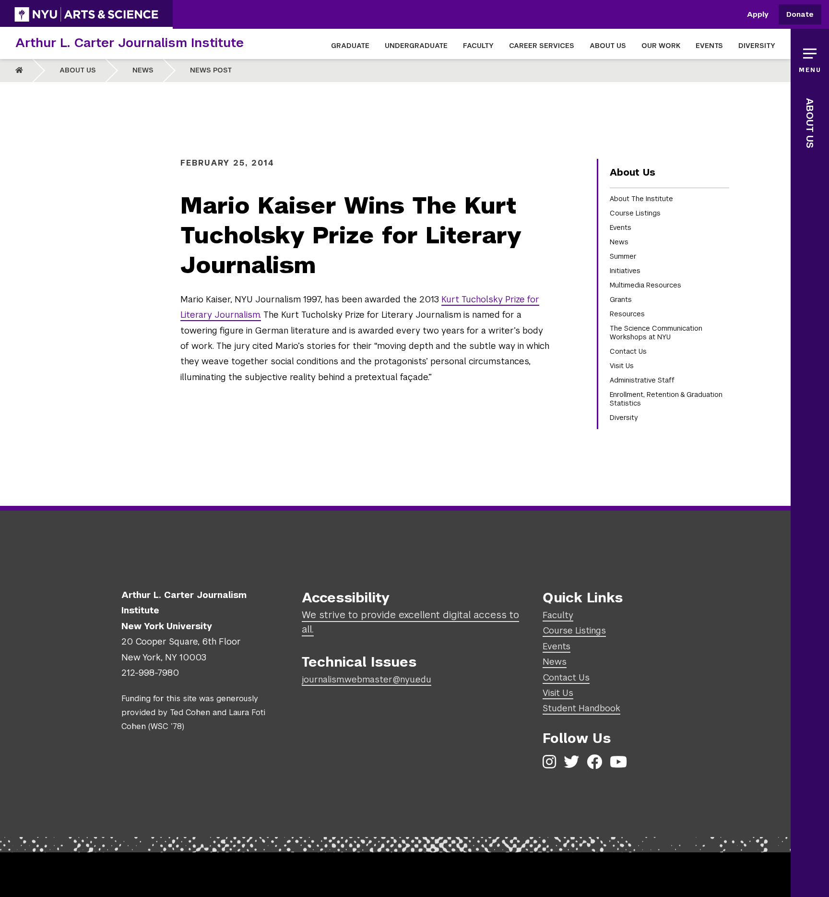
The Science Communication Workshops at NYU (656, 332)
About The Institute (641, 198)
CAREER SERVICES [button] (541, 45)
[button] (810, 57)
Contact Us (628, 351)
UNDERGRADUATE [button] (416, 45)
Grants (621, 299)
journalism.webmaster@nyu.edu (366, 679)
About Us (77, 70)
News (143, 70)
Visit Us (622, 365)
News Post (211, 70)
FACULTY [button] (478, 45)
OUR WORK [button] (660, 45)
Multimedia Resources (645, 285)
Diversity (624, 417)
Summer (623, 256)
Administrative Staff (642, 380)
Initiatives (625, 270)
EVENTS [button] (709, 45)
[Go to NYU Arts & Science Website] (86, 14)
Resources (627, 314)
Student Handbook (581, 708)
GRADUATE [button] (350, 45)
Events (620, 227)
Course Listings (635, 213)
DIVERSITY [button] (756, 45)
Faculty (558, 615)
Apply (758, 14)
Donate (800, 14)
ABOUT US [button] (608, 45)
